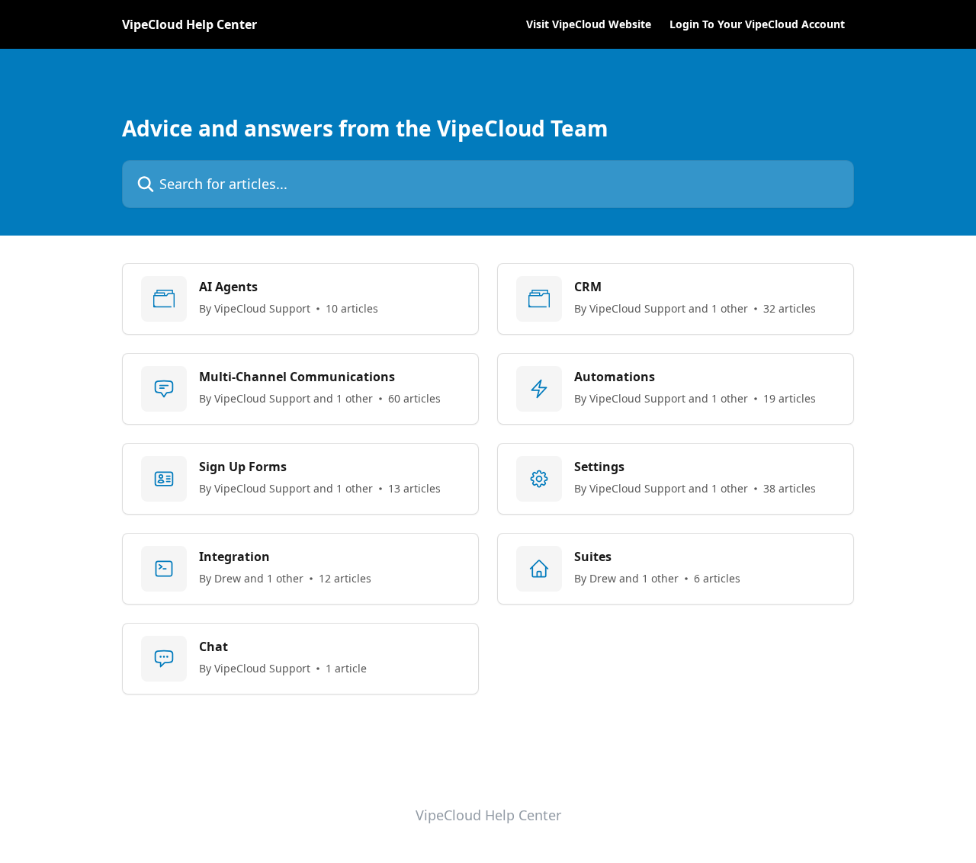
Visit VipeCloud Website (588, 24)
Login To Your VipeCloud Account (757, 24)
